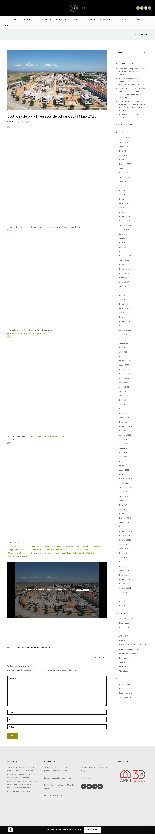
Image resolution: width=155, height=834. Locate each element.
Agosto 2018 (124, 544)
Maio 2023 (123, 295)
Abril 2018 (123, 557)
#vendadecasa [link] (58, 553)
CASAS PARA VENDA (43, 19)
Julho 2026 (123, 142)
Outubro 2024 (124, 221)
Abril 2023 (123, 299)
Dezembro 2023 (125, 264)
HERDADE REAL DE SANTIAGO (67, 19)
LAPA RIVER (124, 640)
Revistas (122, 658)
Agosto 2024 (124, 230)
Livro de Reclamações (53, 795)
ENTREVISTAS (125, 627)
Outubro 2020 (124, 431)
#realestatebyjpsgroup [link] (36, 546)
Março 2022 (123, 356)
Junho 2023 (123, 291)
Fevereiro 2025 (125, 203)
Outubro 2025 (124, 173)
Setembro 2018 (125, 540)
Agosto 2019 (124, 492)
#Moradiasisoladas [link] (62, 550)
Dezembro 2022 (125, 317)
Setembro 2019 (125, 487)
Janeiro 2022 (124, 365)
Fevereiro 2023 (125, 308)
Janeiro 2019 (124, 522)
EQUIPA (14, 19)
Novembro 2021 (125, 374)
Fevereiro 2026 (125, 164)
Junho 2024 (123, 238)
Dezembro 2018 (125, 527)
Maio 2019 (123, 505)
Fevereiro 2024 (125, 256)
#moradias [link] (49, 550)
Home (137, 34)
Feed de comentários (127, 693)
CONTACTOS (7, 25)
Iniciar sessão (124, 684)
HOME (4, 19)
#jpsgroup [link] (11, 546)
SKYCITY (122, 667)
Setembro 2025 (125, 177)
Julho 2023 (123, 286)
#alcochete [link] (91, 553)
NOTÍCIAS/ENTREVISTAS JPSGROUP (36, 648)
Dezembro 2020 (125, 422)
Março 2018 (123, 562)
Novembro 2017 (125, 579)
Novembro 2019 (125, 479)
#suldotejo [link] (24, 556)
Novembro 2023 (125, 269)
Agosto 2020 (124, 439)
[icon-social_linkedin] (142, 8)
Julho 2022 (123, 339)
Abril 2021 (123, 404)
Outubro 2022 (124, 326)
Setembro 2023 (125, 278)
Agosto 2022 (124, 334)
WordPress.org (125, 697)
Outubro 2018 (124, 535)
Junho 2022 (123, 343)
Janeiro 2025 (124, 208)
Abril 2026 (123, 155)
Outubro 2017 (124, 584)
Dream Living (124, 623)
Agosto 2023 (124, 282)
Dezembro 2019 (125, 474)
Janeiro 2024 (124, 260)
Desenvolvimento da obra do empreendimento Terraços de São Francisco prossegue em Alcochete (131, 81)
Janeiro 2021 (124, 417)
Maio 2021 (123, 400)
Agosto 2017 (124, 592)
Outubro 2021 (124, 378)
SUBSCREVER (92, 830)
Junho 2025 (123, 186)
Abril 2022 (123, 352)
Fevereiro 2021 (125, 413)
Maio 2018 (123, 553)
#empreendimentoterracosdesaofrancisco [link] (81, 546)
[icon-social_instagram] (145, 8)
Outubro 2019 (124, 483)
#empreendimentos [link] (54, 546)
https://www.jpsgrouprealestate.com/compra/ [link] (26, 333)
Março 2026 (123, 160)
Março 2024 (123, 251)
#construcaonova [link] (36, 550)
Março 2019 (123, 514)
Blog (141, 34)
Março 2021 (123, 409)
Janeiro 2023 (124, 313)
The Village (123, 671)
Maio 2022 (123, 348)
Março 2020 (123, 461)
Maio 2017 (123, 601)
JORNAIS (122, 632)
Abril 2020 (123, 457)
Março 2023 (123, 304)
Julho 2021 (123, 391)
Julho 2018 (123, 549)
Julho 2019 (123, 496)
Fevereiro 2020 (125, 466)
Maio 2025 (123, 190)
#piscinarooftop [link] (80, 553)
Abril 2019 (123, 509)
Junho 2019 (123, 501)
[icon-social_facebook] (138, 8)
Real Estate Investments (128, 653)
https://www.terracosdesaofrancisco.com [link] (46, 436)
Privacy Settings (82, 590)
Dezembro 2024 (125, 212)
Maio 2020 (123, 452)
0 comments (12, 122)
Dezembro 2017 (125, 575)
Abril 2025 (123, 195)
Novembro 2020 (125, 426)
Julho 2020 (123, 444)
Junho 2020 (123, 448)
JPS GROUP (18, 648)
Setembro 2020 (125, 435)
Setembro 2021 (125, 382)
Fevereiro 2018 (125, 566)
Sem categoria (124, 662)
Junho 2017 (123, 597)
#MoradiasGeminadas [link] (16, 553)
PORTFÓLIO (26, 19)
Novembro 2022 (125, 321)
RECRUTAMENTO (122, 19)
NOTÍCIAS (136, 19)
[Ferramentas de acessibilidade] (10, 829)
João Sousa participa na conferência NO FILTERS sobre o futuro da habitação (132, 72)
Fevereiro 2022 (125, 361)
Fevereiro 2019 (125, 518)
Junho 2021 (123, 396)
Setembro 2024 (125, 225)
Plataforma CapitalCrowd (129, 649)
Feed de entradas (126, 688)
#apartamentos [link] (32, 553)
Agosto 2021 (124, 387)
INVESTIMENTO (89, 19)
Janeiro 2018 (124, 570)
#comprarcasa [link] (46, 553)
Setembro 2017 (125, 588)
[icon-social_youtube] (149, 8)
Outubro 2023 (124, 273)
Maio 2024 (123, 243)
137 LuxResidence (126, 619)
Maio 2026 (123, 151)
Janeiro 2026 (124, 168)
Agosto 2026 (124, 138)
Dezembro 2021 (125, 369)
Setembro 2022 (125, 330)
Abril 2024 (123, 247)
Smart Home (105, 19)
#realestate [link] (21, 546)
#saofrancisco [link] (13, 556)
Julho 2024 (123, 234)
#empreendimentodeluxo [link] (18, 550)
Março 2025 (123, 199)
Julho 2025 (123, 181)
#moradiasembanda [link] (79, 550)
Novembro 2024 (125, 216)
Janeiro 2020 (124, 470)
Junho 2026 (123, 146)
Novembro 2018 (125, 531)
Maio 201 (122, 605)
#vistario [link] (69, 553)
